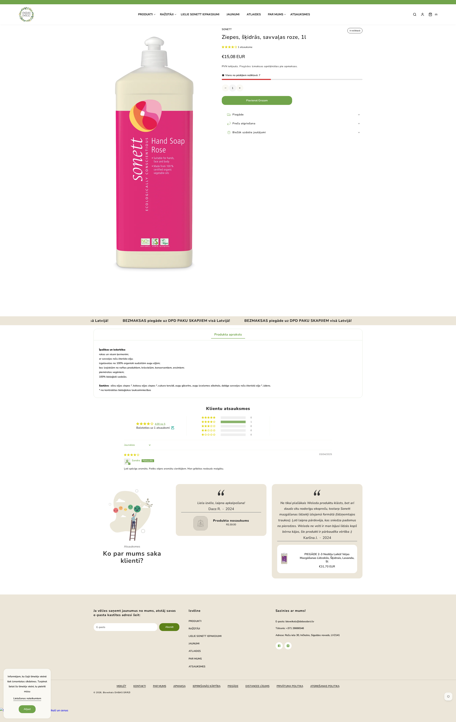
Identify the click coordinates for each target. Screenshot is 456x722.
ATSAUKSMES (197, 666)
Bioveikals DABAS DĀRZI (116, 692)
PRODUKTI (195, 621)
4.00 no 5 (160, 424)
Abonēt (169, 627)
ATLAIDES (195, 651)
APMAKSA (179, 686)
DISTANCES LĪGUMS (257, 686)
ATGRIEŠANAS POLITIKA (325, 686)
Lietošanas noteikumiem (27, 698)
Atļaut (27, 709)
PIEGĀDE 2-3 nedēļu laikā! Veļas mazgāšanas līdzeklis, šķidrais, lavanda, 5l (238, 557)
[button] (147, 14)
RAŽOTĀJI (194, 628)
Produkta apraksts (228, 334)
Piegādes (245, 66)
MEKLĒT (121, 686)
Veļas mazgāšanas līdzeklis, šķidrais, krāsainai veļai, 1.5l (334, 539)
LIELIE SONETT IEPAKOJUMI (205, 636)
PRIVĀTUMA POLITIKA (290, 686)
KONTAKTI (139, 686)
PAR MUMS (195, 658)
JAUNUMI (194, 643)
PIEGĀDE (233, 686)
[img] (131, 455)
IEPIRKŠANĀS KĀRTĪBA (207, 686)
